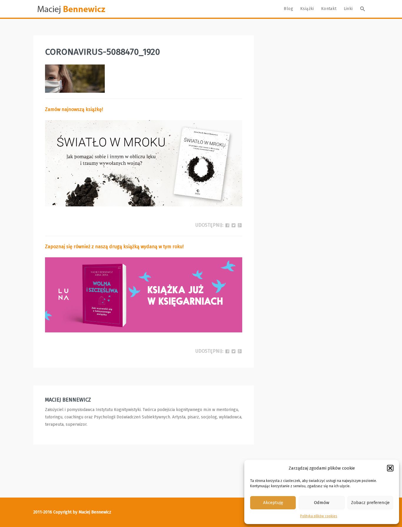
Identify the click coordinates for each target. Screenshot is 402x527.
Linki (348, 8)
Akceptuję (273, 502)
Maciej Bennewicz (68, 400)
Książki (307, 8)
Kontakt (329, 8)
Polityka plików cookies (318, 516)
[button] (390, 468)
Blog (288, 8)
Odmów (321, 502)
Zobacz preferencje (370, 502)
